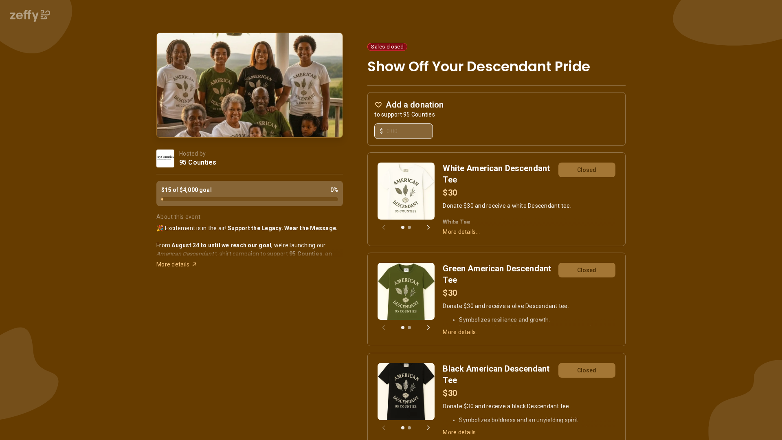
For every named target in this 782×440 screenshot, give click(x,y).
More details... (461, 232)
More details (172, 264)
